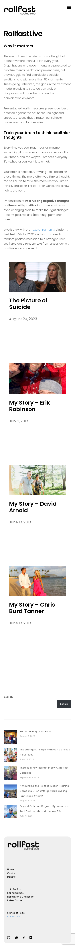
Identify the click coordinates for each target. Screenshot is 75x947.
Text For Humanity (43, 230)
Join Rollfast (14, 889)
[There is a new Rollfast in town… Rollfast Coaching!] (10, 773)
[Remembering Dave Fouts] (10, 737)
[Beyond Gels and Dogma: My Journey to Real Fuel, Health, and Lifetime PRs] (10, 811)
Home (10, 869)
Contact (11, 873)
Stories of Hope (16, 913)
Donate (11, 877)
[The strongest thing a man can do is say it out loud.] (10, 755)
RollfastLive (13, 916)
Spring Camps (15, 893)
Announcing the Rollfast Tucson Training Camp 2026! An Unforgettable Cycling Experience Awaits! (44, 791)
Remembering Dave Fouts (35, 731)
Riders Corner (14, 900)
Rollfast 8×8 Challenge (20, 897)
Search (8, 696)
